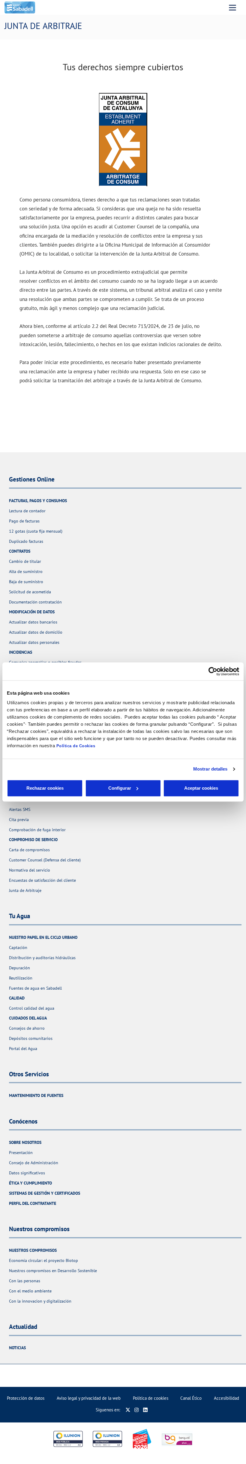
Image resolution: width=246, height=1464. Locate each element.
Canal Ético (191, 1398)
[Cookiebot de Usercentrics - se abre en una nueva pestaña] (213, 671)
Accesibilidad (226, 1398)
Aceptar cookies (201, 788)
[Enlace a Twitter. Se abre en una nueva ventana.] (128, 1410)
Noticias (17, 1347)
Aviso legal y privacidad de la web (89, 1398)
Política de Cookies (75, 746)
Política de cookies (150, 1398)
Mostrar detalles (210, 768)
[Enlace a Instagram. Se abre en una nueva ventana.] (136, 1410)
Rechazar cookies (45, 788)
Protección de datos (25, 1398)
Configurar (119, 788)
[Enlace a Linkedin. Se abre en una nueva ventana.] (145, 1410)
